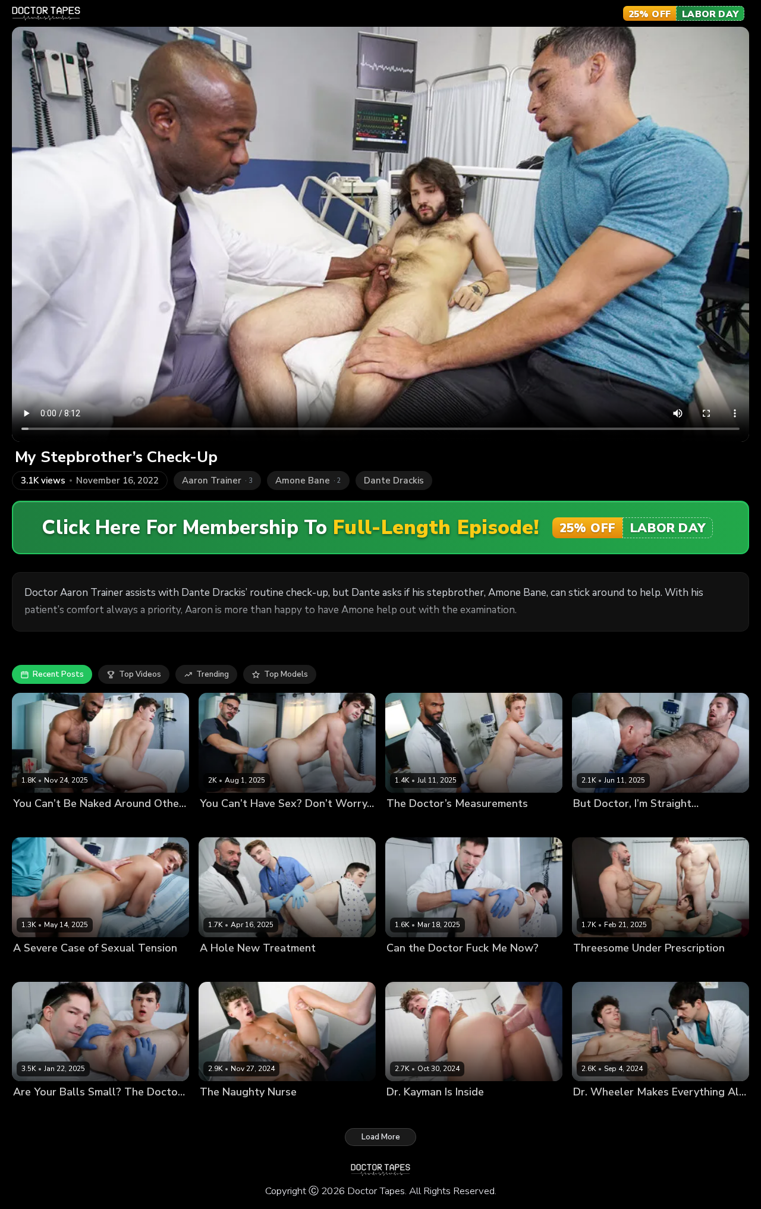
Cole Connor (269, 968)
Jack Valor (277, 1112)
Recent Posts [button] (58, 674)
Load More (380, 1137)
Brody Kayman (600, 824)
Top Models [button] (286, 674)
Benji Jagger (409, 824)
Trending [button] (212, 674)
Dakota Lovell (412, 968)
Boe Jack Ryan (40, 824)
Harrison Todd (324, 968)
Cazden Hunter (648, 968)
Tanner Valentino (104, 968)
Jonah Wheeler (664, 1112)
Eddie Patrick (467, 968)
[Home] (46, 14)
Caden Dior (221, 968)
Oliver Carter (95, 824)
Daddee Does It (229, 824)
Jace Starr (650, 824)
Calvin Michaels (602, 1112)
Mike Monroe (287, 824)
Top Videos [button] (140, 674)
